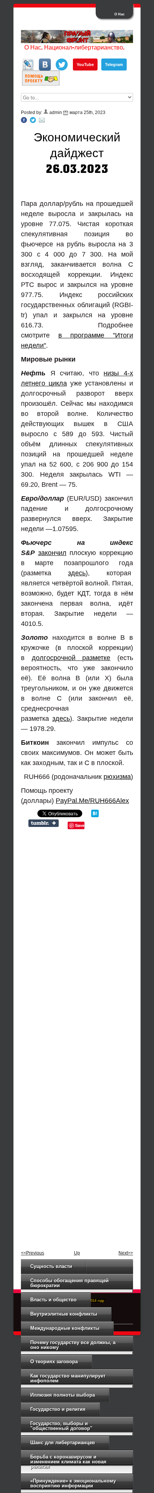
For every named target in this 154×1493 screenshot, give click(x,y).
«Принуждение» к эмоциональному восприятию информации (73, 1483)
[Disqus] (77, 932)
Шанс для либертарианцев (62, 1442)
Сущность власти (51, 1266)
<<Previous (32, 1253)
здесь (77, 573)
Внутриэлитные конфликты (63, 1314)
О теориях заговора (54, 1361)
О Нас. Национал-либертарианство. (74, 48)
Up (77, 1253)
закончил (52, 553)
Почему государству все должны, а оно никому (73, 1345)
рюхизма (117, 776)
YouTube (85, 64)
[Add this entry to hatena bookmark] (95, 815)
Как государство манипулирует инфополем (67, 1378)
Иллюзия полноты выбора (62, 1395)
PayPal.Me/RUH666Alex (92, 800)
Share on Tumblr (43, 823)
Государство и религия (58, 1409)
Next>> (125, 1253)
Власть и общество (53, 1299)
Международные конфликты (64, 1328)
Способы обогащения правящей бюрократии (69, 1283)
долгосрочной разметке (71, 658)
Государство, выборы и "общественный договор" (61, 1426)
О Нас (119, 14)
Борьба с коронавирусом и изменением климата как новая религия (68, 1461)
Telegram (114, 64)
